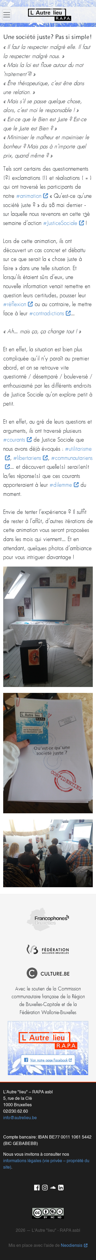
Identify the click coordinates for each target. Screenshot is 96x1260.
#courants (14, 440)
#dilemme (61, 485)
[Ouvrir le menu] (6, 14)
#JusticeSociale (60, 223)
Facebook (36, 1187)
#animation (28, 196)
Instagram (44, 1187)
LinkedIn (60, 1187)
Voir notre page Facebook (49, 1060)
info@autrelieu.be (20, 1118)
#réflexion (14, 305)
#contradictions (46, 314)
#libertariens (27, 458)
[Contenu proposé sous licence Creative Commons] (48, 1213)
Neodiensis (71, 1246)
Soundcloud (52, 1187)
